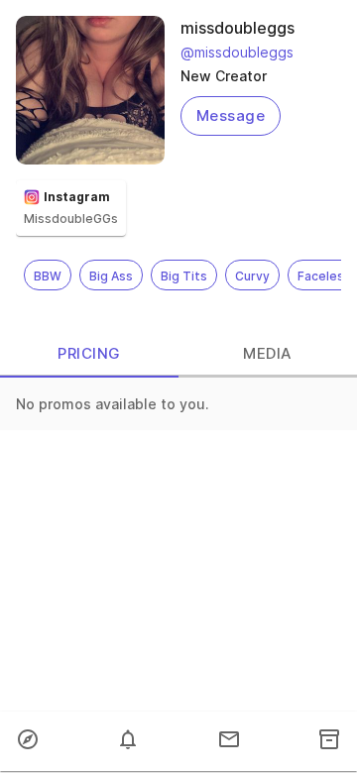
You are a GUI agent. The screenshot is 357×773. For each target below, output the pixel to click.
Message (230, 115)
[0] (128, 741)
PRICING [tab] (89, 353)
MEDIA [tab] (267, 353)
